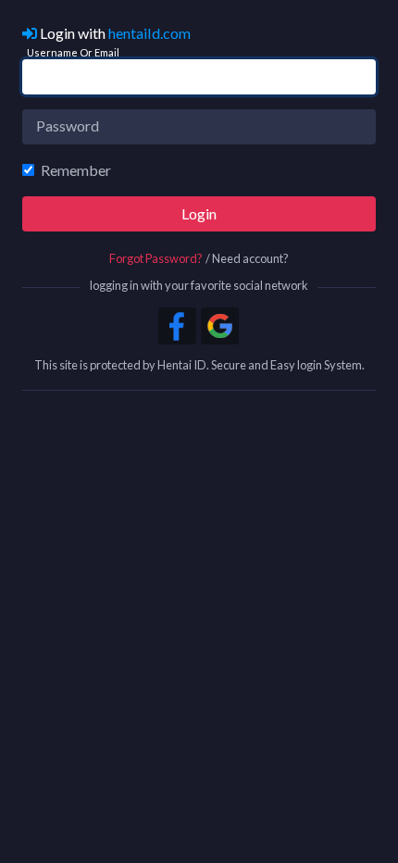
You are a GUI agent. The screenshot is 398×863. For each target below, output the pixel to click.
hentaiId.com (149, 33)
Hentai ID (181, 364)
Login (199, 213)
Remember (76, 170)
